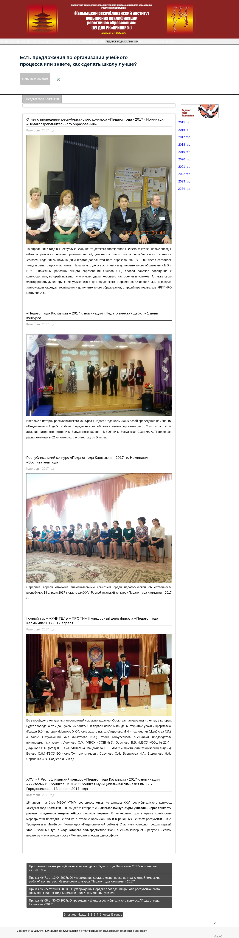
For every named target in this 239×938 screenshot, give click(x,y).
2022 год (184, 174)
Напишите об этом (35, 79)
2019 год (184, 151)
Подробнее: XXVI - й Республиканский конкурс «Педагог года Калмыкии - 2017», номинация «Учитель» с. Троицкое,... (90, 848)
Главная (5, 41)
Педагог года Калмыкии (121, 41)
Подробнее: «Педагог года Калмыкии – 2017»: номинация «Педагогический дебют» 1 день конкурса (98, 449)
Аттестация (38, 41)
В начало (70, 914)
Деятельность (56, 41)
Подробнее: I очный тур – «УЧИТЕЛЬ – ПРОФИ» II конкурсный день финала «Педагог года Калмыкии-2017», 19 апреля (98, 771)
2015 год (184, 122)
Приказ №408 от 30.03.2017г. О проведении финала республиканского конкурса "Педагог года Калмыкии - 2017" (94, 902)
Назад (82, 914)
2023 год (184, 181)
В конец (116, 914)
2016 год (184, 129)
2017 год (48, 130)
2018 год (184, 144)
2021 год (184, 166)
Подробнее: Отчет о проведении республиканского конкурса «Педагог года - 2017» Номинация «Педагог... (92, 305)
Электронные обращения (156, 41)
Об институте (20, 41)
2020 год (184, 159)
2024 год (184, 188)
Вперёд (105, 914)
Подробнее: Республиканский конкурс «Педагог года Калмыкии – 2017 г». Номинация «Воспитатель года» (94, 610)
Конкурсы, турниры (79, 41)
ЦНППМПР (99, 41)
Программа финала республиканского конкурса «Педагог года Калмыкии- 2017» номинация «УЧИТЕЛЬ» (93, 868)
